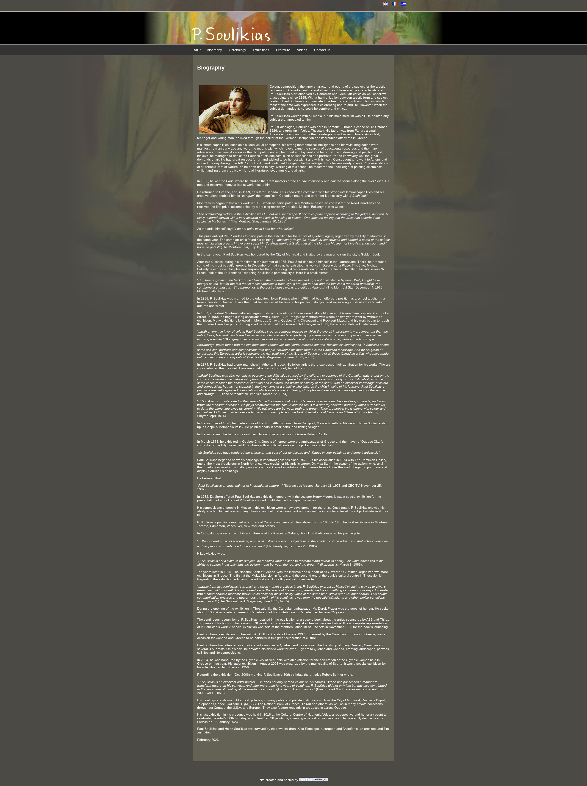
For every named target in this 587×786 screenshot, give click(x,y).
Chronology (237, 50)
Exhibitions (261, 50)
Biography (214, 50)
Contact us (322, 50)
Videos (302, 50)
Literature (283, 50)
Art (196, 50)
